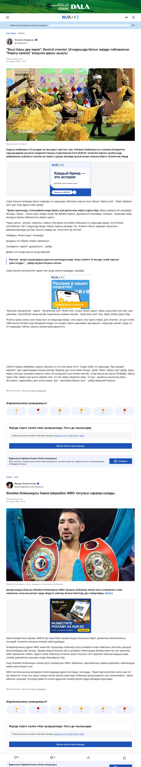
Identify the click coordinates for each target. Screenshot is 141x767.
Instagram (122, 461)
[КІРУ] (133, 17)
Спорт (9, 477)
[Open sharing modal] (88, 757)
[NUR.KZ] (70, 17)
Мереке (21, 33)
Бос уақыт (11, 33)
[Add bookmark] (124, 758)
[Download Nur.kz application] (70, 6)
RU (126, 17)
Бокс (16, 477)
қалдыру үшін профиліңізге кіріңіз (69, 435)
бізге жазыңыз (38, 391)
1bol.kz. (108, 593)
